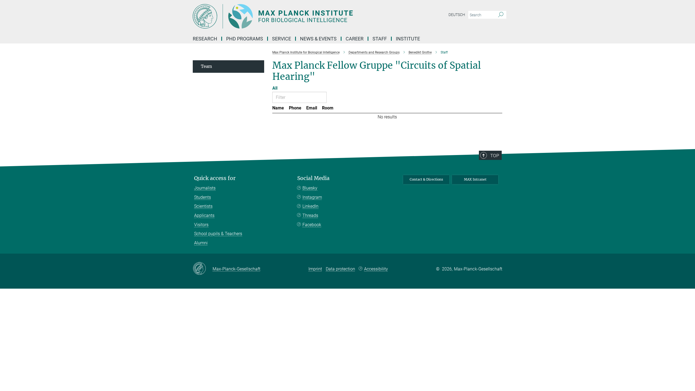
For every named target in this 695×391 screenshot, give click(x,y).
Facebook (311, 224)
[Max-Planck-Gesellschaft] (203, 268)
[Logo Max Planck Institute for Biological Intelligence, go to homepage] (294, 16)
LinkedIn (310, 206)
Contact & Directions (426, 179)
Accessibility (376, 269)
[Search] (500, 15)
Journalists (205, 188)
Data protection (340, 269)
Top (494, 155)
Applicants (204, 215)
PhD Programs (244, 39)
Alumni (201, 242)
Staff (379, 39)
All (274, 88)
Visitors (201, 224)
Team (206, 66)
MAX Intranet (475, 179)
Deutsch (456, 14)
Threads (310, 215)
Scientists (203, 206)
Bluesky (309, 188)
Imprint (315, 269)
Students (202, 197)
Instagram (312, 197)
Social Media (313, 178)
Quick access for (215, 178)
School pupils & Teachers (218, 233)
